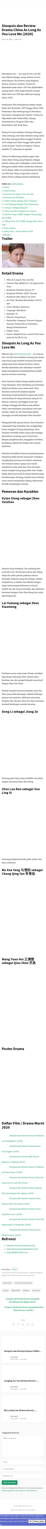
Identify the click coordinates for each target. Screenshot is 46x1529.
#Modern (26, 1290)
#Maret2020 (16, 1290)
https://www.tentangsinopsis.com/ (22, 1249)
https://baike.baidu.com (17, 1252)
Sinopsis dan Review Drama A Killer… (23, 1351)
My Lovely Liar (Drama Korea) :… (20, 1410)
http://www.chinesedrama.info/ (20, 1245)
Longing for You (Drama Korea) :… (21, 1380)
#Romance (36, 1290)
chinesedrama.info (22, 354)
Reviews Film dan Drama (23, 1283)
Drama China (7, 1283)
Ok (30, 1521)
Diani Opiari (9, 1269)
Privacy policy (38, 1521)
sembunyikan (17, 184)
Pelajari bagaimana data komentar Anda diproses (19, 1490)
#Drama (5, 1290)
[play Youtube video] (23, 255)
